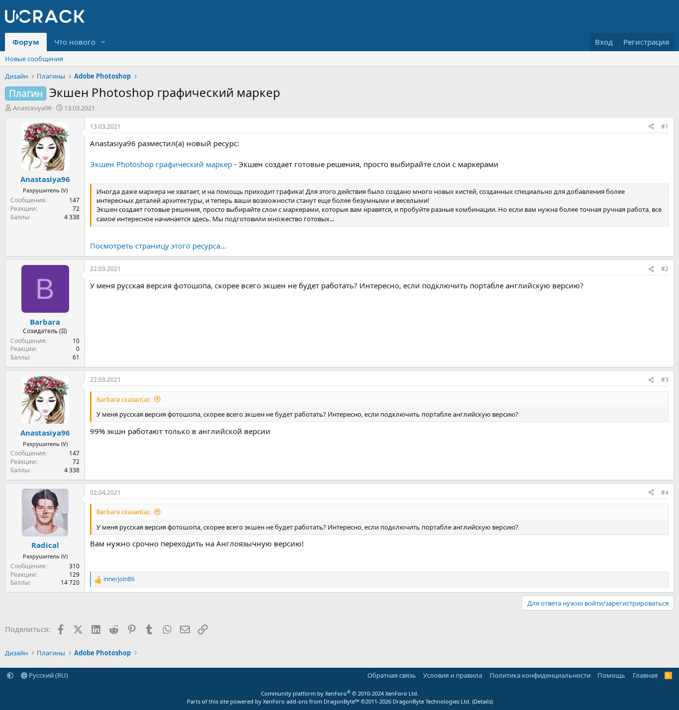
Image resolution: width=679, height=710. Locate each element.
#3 (665, 379)
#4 (665, 492)
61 (76, 357)
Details (482, 701)
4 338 (72, 217)
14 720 (70, 582)
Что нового (74, 42)
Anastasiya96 (32, 107)
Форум (25, 42)
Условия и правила (452, 675)
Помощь (611, 675)
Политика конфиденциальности (540, 675)
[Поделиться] (651, 127)
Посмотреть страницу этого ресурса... (158, 246)
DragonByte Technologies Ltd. (432, 701)
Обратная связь (391, 675)
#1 (665, 126)
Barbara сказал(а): (123, 399)
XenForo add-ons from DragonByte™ (311, 701)
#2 (665, 269)
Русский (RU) (47, 675)
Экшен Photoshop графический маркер (161, 164)
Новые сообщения (34, 58)
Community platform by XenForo (340, 693)
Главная (645, 675)
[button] (103, 42)
